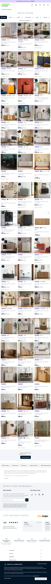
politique (34, 575)
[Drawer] (5, 4)
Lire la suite (6, 478)
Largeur (10, 17)
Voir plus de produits (26, 457)
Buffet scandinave (5, 465)
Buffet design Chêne (34, 465)
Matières (45, 17)
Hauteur (18, 17)
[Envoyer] (26, 499)
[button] (25, 18)
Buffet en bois (23, 465)
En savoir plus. (24, 507)
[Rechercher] (32, 4)
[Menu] (48, 5)
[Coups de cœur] (40, 5)
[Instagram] (39, 494)
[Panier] (44, 5)
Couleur (37, 17)
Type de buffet (28, 17)
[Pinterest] (42, 494)
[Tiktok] (32, 494)
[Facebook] (35, 494)
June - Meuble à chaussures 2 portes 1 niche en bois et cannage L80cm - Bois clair (42, 99)
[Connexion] (36, 4)
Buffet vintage (15, 465)
